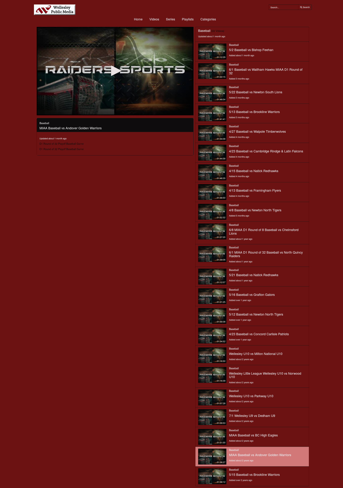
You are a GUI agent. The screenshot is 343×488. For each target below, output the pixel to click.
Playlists (188, 19)
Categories (208, 19)
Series (170, 19)
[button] (115, 71)
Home (138, 19)
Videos (154, 19)
